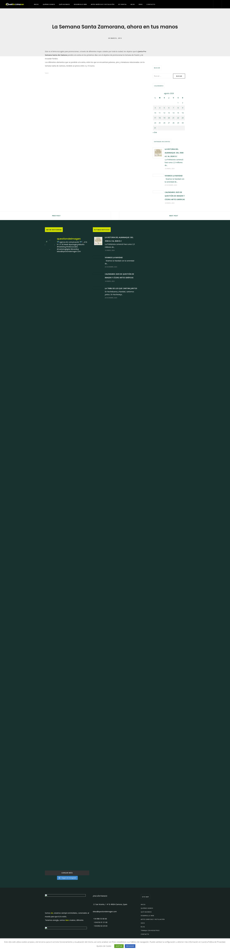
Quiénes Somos (49, 4)
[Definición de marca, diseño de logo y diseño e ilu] (82, 508)
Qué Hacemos (64, 4)
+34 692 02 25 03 (100, 926)
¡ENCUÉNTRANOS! (100, 896)
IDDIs (141, 4)
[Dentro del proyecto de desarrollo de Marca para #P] (82, 330)
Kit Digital (122, 4)
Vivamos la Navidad (174, 176)
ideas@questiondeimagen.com (105, 911)
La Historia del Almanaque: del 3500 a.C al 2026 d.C (174, 152)
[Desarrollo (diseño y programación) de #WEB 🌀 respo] (52, 318)
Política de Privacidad (216, 942)
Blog (133, 4)
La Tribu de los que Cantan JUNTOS (121, 288)
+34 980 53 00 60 (100, 919)
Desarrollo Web (80, 4)
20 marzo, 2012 (115, 38)
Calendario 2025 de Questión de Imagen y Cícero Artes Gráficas (175, 196)
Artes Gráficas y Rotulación (102, 4)
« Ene (155, 132)
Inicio (36, 4)
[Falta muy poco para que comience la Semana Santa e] (67, 746)
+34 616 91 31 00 (100, 922)
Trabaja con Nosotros (150, 930)
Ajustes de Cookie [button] (104, 946)
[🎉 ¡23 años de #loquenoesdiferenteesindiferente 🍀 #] (67, 515)
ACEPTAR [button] (119, 946)
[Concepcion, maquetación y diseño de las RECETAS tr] (52, 721)
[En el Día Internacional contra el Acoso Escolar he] (52, 474)
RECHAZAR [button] (130, 946)
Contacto (151, 4)
